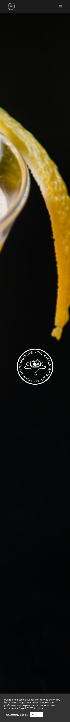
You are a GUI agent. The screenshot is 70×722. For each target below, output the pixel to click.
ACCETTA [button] (36, 714)
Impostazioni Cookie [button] (16, 714)
